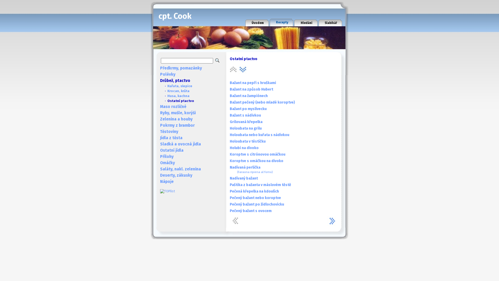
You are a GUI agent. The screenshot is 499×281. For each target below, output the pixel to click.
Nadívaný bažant (244, 178)
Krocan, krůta (178, 91)
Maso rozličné (173, 106)
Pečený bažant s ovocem (251, 211)
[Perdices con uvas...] (243, 69)
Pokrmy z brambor (177, 125)
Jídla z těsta (171, 138)
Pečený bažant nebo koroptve (255, 198)
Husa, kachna (178, 96)
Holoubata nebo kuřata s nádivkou (259, 135)
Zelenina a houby (176, 119)
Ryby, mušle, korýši (178, 113)
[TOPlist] (167, 191)
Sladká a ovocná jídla (180, 144)
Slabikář (331, 23)
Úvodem (258, 23)
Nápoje (167, 181)
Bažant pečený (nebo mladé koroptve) (262, 102)
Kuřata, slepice (179, 86)
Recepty (282, 22)
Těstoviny (169, 131)
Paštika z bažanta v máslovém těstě (260, 185)
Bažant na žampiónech (249, 96)
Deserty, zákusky (176, 175)
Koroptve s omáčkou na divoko (256, 161)
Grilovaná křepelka (246, 122)
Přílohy (167, 156)
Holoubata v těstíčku (248, 141)
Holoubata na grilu (246, 128)
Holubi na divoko (244, 148)
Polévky (167, 74)
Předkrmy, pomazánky (181, 68)
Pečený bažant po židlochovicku (257, 204)
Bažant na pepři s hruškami (253, 83)
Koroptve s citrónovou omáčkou (257, 154)
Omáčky (167, 163)
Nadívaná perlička (251, 169)
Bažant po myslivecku (248, 109)
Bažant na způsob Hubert (251, 89)
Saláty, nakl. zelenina (180, 169)
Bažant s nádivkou (245, 115)
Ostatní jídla (171, 150)
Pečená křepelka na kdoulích (254, 191)
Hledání (306, 23)
